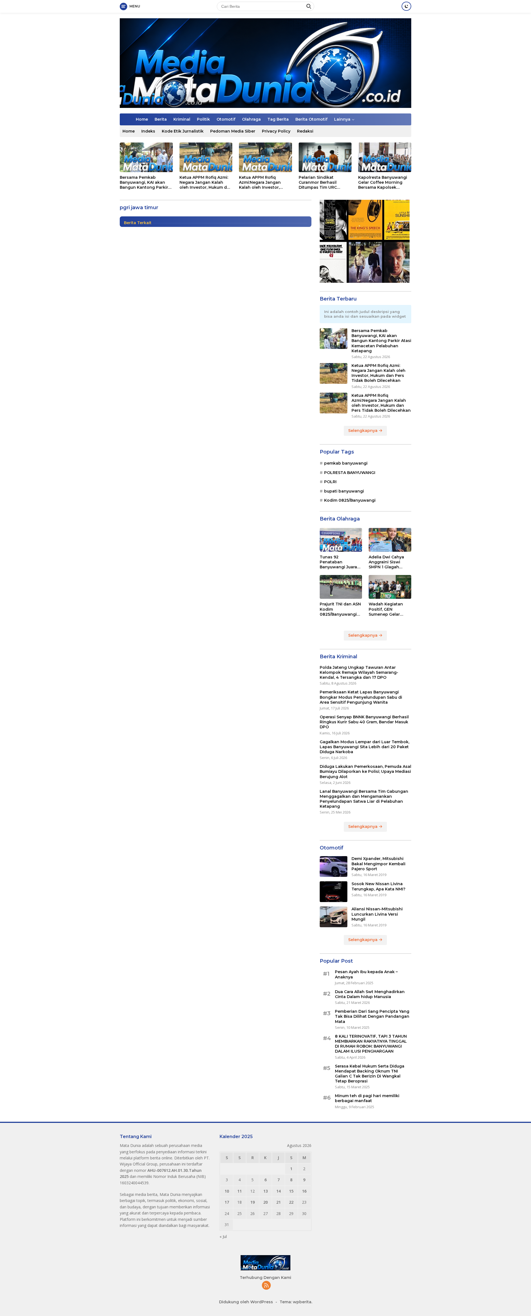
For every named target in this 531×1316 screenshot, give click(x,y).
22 (291, 1202)
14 (278, 1191)
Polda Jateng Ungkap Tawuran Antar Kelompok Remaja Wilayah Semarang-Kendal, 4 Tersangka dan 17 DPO (359, 672)
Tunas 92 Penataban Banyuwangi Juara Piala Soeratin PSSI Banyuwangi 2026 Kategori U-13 (339, 562)
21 (278, 1202)
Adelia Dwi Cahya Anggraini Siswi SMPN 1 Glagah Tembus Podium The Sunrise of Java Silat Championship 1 (390, 562)
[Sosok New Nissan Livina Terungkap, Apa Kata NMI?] (333, 891)
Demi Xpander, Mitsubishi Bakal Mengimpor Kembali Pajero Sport (378, 863)
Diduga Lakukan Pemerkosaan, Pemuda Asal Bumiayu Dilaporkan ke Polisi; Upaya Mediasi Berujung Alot (365, 771)
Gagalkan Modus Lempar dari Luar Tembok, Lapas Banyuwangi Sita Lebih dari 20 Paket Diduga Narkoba (364, 746)
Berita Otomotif (311, 119)
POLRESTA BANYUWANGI (349, 472)
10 (227, 1191)
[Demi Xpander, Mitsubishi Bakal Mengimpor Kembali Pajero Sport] (333, 866)
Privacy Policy (276, 131)
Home (142, 119)
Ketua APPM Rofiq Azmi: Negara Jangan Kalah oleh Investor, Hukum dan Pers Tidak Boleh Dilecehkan (205, 182)
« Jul (223, 1236)
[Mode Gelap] (406, 6)
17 (227, 1202)
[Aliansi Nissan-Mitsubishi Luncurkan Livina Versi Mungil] (333, 916)
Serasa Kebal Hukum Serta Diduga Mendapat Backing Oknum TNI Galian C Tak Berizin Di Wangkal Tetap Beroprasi (369, 1073)
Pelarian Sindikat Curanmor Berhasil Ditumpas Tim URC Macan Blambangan (319, 182)
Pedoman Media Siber (232, 131)
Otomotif (226, 119)
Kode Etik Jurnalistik (183, 131)
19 (252, 1202)
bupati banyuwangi (344, 490)
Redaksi (305, 131)
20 (265, 1202)
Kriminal (181, 119)
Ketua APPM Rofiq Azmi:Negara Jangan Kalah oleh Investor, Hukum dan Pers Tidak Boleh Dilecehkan (262, 182)
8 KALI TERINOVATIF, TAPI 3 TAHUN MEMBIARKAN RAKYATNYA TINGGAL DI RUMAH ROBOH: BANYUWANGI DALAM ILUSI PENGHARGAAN (371, 1044)
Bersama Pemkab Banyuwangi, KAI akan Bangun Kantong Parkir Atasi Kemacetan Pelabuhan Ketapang (144, 182)
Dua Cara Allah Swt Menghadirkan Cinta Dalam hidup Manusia (370, 994)
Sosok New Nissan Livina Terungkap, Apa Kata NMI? (378, 886)
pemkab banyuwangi (346, 463)
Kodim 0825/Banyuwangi (350, 500)
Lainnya (342, 119)
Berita (161, 119)
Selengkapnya (363, 430)
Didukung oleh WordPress (246, 1301)
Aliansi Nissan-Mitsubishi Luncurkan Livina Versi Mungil (377, 913)
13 (265, 1191)
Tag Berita (278, 119)
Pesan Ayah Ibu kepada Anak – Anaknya (366, 974)
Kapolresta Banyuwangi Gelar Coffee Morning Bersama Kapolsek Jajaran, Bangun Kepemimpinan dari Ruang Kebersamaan (382, 182)
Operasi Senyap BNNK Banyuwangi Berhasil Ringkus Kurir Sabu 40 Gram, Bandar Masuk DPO (364, 721)
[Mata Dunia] (265, 62)
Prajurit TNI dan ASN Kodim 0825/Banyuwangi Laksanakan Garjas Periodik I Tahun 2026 (340, 609)
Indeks (148, 131)
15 (291, 1191)
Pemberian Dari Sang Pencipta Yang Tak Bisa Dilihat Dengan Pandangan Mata (372, 1016)
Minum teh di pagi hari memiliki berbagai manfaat (367, 1098)
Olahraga (251, 119)
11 (239, 1191)
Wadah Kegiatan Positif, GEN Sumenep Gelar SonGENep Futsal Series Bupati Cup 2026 (387, 609)
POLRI (330, 481)
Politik (203, 119)
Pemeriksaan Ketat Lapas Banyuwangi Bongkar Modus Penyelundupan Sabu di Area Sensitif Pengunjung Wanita (361, 697)
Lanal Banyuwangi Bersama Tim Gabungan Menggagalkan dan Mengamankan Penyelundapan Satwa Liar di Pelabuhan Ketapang (364, 799)
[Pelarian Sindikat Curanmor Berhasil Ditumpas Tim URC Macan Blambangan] (325, 157)
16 (304, 1191)
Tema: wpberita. (296, 1301)
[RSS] (266, 1286)
